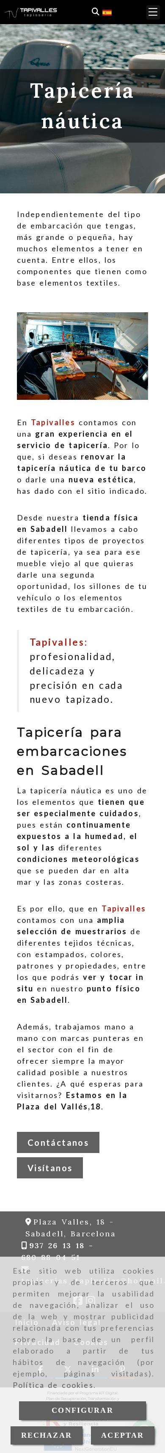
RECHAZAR (46, 1435)
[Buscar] (95, 12)
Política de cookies (53, 1385)
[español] (107, 11)
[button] (153, 12)
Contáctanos (58, 1142)
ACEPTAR (122, 1435)
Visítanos (50, 1168)
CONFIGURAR (82, 1410)
